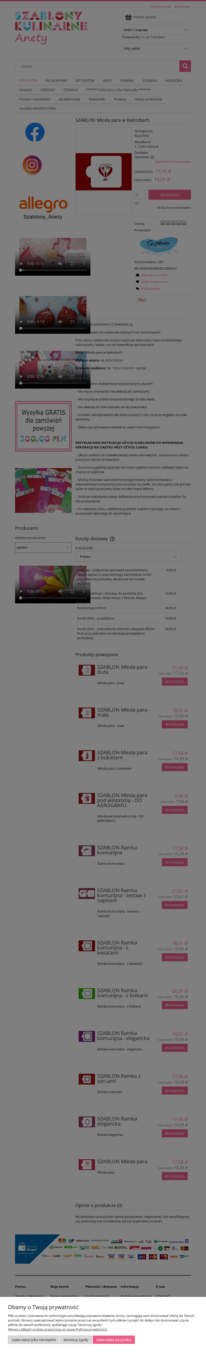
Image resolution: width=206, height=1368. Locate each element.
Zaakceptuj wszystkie (114, 1340)
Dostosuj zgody (76, 1340)
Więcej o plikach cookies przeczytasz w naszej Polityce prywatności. (58, 1329)
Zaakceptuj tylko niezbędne (34, 1340)
